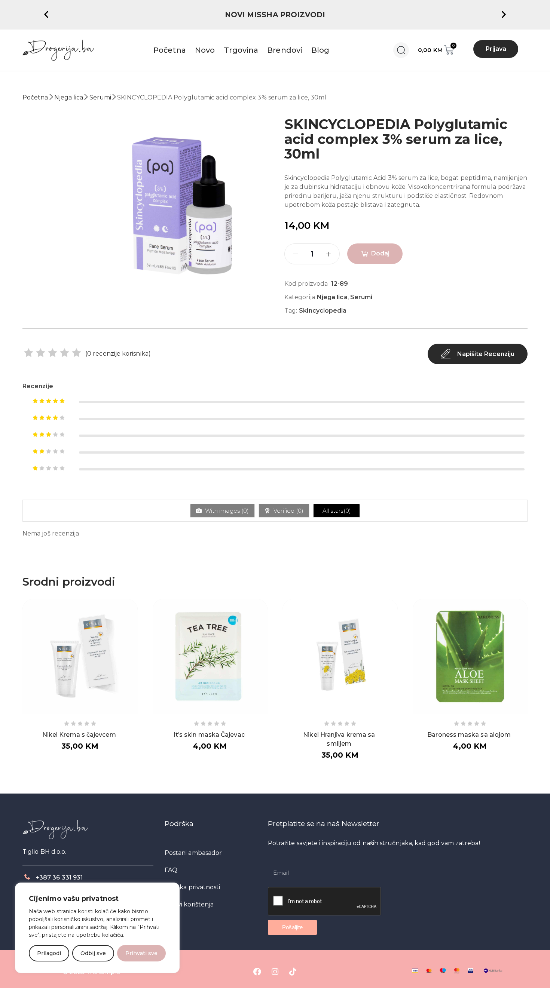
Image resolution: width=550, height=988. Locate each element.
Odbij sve (93, 953)
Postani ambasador (193, 852)
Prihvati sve (141, 953)
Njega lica (68, 97)
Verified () (287, 510)
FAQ (171, 870)
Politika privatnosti (192, 887)
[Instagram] (275, 971)
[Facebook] (257, 971)
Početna (35, 97)
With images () (226, 510)
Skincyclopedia (322, 310)
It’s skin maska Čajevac (209, 734)
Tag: (290, 310)
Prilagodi (49, 953)
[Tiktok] (292, 971)
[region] (97, 928)
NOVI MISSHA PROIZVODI (275, 14)
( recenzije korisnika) (118, 353)
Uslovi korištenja (189, 904)
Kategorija (299, 297)
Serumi (100, 97)
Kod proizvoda (306, 283)
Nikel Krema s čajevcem (79, 734)
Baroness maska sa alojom (469, 734)
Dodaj (380, 253)
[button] (46, 14)
